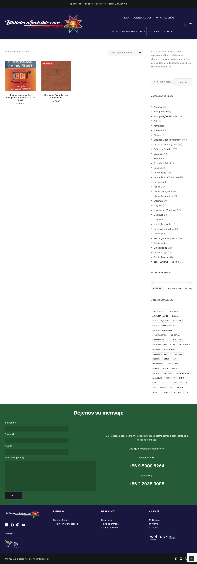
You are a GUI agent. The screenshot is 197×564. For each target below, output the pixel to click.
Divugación (159, 154)
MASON (165, 368)
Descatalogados (159, 335)
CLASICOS (177, 321)
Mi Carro (153, 523)
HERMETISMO (177, 354)
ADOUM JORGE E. (159, 311)
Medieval (158, 214)
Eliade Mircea (177, 340)
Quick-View (32, 64)
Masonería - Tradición (165, 210)
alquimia (174, 311)
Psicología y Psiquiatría (165, 238)
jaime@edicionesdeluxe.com (150, 448)
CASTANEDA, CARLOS (160, 321)
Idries (166, 359)
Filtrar (157, 288)
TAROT (155, 392)
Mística (157, 219)
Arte (156, 121)
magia (178, 364)
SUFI (154, 387)
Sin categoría (160, 247)
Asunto (8, 446)
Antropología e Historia (165, 116)
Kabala (157, 186)
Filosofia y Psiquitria (164, 163)
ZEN (186, 392)
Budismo (158, 130)
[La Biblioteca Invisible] (43, 23)
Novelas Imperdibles (164, 229)
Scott (165, 383)
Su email (9, 434)
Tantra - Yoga (160, 252)
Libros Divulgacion (163, 191)
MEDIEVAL (176, 368)
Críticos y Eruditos (163, 149)
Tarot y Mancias (162, 257)
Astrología (159, 125)
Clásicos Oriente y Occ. (165, 144)
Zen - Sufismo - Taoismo (166, 261)
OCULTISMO (167, 373)
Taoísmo (179, 387)
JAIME (175, 359)
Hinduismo (159, 182)
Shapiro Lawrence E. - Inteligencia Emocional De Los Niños (20, 97)
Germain (156, 349)
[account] (186, 24)
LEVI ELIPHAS (157, 364)
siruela (183, 383)
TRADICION (166, 392)
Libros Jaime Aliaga (163, 196)
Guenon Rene (169, 349)
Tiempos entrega (110, 523)
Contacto (153, 527)
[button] (20, 76)
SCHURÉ (155, 383)
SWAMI (162, 387)
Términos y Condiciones (65, 523)
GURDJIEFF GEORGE (160, 354)
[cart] (190, 24)
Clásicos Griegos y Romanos (168, 139)
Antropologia (160, 111)
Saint (181, 378)
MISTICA (155, 373)
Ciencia (157, 135)
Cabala (175, 316)
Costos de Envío (109, 527)
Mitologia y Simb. (162, 224)
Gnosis (157, 168)
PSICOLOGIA (170, 378)
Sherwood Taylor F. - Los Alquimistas (56, 96)
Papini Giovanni (182, 373)
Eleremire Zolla (159, 340)
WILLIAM (177, 392)
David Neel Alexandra (162, 330)
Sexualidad (159, 243)
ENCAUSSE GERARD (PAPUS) (163, 345)
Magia (157, 205)
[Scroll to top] (191, 558)
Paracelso (157, 378)
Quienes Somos (61, 520)
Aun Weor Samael (160, 316)
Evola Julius (184, 345)
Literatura (158, 200)
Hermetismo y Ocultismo (166, 177)
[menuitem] (186, 24)
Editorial (175, 335)
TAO (170, 387)
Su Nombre (11, 422)
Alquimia (158, 107)
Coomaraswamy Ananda (163, 326)
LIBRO (169, 364)
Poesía (157, 233)
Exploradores (160, 158)
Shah (174, 383)
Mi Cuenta (154, 520)
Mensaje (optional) (14, 457)
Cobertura (106, 520)
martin (155, 368)
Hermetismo (160, 172)
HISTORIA (156, 359)
